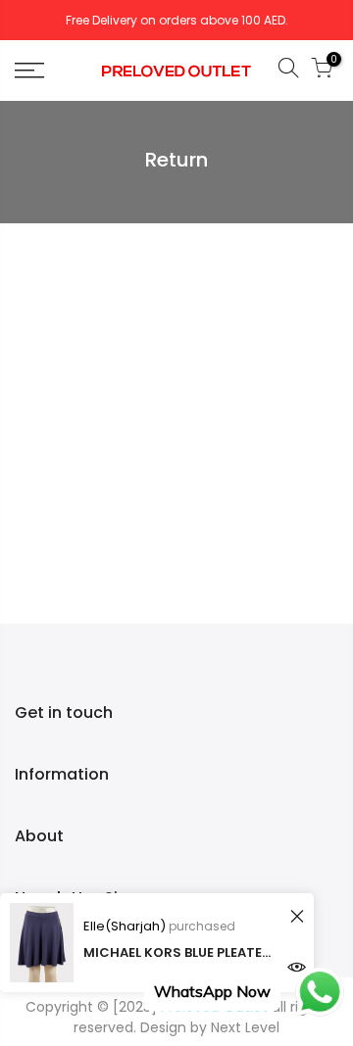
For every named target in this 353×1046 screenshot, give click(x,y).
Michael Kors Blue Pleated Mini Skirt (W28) (181, 952)
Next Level (245, 1027)
